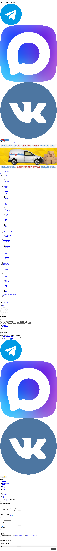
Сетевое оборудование (6, 295)
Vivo (5, 227)
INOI (5, 203)
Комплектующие (7, 248)
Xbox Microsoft (7, 258)
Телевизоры (6, 252)
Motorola (6, 209)
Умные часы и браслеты (14, 231)
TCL (5, 292)
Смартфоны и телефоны (6, 186)
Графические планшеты (8, 293)
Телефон (3, 521)
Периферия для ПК (7, 246)
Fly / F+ (6, 197)
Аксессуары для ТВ (7, 253)
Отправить (3, 527)
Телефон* (2, 542)
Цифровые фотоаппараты (8, 268)
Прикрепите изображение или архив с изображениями (10, 510)
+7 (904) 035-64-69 (11, 338)
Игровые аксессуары (8, 259)
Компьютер (10, 142)
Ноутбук (7, 142)
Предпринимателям (5, 302)
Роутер (16, 142)
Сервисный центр (4, 327)
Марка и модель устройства (5, 543)
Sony (5, 222)
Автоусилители (7, 182)
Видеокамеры (7, 270)
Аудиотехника (4, 482)
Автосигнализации (7, 177)
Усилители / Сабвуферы (8, 235)
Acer (5, 275)
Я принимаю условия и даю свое (19, 526)
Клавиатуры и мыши (8, 247)
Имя (3, 505)
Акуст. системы (7, 236)
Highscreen (6, 198)
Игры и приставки (4, 485)
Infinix (6, 202)
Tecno (6, 226)
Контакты (3, 305)
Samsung (6, 220)
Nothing (6, 204)
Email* (3, 522)
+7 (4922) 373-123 (5, 336)
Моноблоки (6, 243)
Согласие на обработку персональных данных (16, 500)
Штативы (6, 269)
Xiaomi (6, 188)
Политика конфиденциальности (4, 500)
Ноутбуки (6, 242)
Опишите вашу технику (5, 509)
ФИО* (2, 541)
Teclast (6, 286)
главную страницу (9, 319)
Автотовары (5, 175)
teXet (5, 225)
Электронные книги (13, 294)
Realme (6, 215)
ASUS (6, 276)
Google (6, 193)
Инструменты (4, 489)
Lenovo (6, 205)
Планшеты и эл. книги (6, 274)
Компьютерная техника (6, 240)
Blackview (6, 191)
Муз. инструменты (4, 490)
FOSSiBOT (6, 214)
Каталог (1, 173)
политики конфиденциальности (13, 526)
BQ (5, 192)
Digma (6, 280)
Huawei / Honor (7, 199)
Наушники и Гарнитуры (8, 230)
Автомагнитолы (7, 176)
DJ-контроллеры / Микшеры (9, 237)
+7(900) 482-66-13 (10, 336)
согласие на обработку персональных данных (28, 526)
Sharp (5, 221)
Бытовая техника (5, 263)
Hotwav (6, 216)
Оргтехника (3, 484)
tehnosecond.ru (7, 499)
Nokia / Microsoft (7, 210)
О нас (3, 304)
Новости (3, 324)
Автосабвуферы (7, 181)
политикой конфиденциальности (5, 549)
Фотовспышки (7, 265)
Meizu (6, 208)
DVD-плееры (7, 254)
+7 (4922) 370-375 (5, 338)
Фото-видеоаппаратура (6, 264)
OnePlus (6, 219)
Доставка (3, 303)
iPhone (5, 142)
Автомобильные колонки (8, 180)
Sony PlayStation (7, 257)
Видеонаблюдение (7, 271)
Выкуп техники (7, 171)
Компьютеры (7, 241)
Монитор (13, 142)
